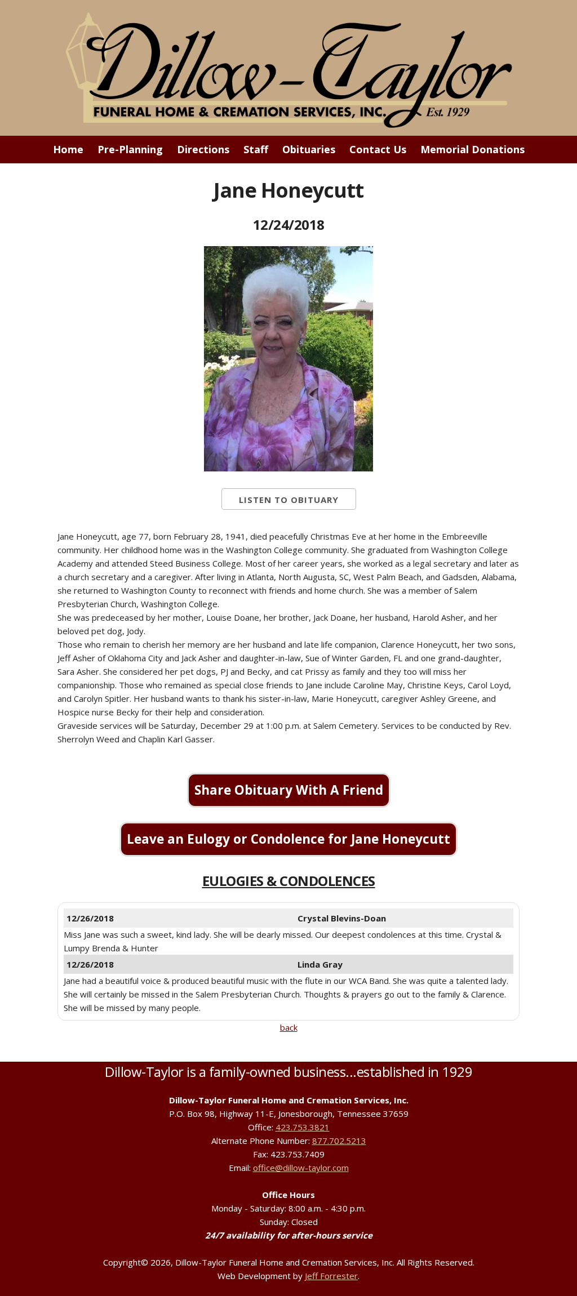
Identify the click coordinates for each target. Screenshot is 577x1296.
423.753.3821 (303, 1127)
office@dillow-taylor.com (301, 1167)
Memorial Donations (472, 149)
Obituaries (308, 149)
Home (68, 149)
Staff (255, 149)
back (289, 1027)
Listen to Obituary (289, 499)
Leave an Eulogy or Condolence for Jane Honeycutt (288, 839)
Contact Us (377, 149)
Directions (203, 149)
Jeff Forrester (331, 1275)
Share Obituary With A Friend (288, 790)
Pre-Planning (130, 149)
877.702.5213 (339, 1140)
